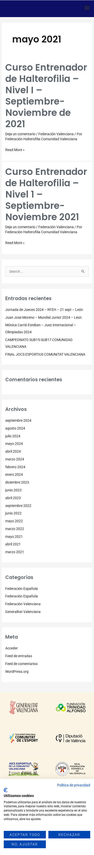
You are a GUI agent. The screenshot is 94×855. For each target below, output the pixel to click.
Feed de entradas (18, 656)
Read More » (15, 149)
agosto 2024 (15, 428)
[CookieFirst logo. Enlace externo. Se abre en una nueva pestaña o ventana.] (6, 790)
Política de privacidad (73, 785)
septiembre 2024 (18, 420)
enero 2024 (14, 474)
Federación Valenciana (56, 134)
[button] (87, 7)
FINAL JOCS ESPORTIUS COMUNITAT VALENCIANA (45, 354)
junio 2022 (13, 513)
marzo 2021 (14, 552)
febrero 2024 (15, 467)
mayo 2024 (14, 444)
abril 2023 (13, 498)
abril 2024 (13, 451)
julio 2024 (12, 436)
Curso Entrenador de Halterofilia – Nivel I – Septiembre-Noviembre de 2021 (46, 95)
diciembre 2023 (17, 482)
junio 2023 (13, 490)
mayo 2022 (14, 521)
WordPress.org (17, 672)
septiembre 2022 (18, 506)
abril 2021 (13, 544)
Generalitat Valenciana (23, 612)
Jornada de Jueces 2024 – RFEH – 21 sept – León (44, 310)
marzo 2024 (14, 459)
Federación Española (21, 589)
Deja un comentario (20, 134)
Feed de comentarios (21, 664)
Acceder (11, 648)
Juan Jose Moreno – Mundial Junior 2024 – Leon (43, 317)
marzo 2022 (14, 529)
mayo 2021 (14, 537)
